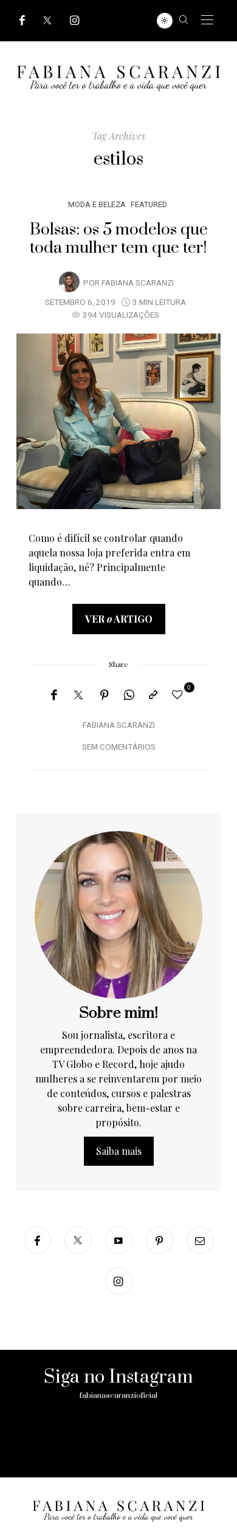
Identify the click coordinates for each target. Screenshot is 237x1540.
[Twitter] (47, 20)
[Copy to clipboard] (153, 695)
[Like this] (179, 694)
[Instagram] (75, 20)
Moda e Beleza (97, 204)
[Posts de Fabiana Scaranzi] (69, 282)
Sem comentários (119, 747)
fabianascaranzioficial (118, 1395)
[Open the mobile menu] (207, 20)
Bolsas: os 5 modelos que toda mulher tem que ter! (119, 238)
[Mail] (200, 1240)
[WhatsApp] (128, 695)
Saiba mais (119, 1151)
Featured (149, 204)
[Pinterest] (104, 695)
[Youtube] (118, 1240)
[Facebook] (22, 20)
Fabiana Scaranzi (137, 283)
